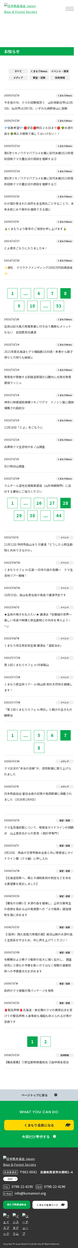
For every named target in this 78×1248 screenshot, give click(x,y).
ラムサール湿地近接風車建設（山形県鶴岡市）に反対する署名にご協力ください (37, 488)
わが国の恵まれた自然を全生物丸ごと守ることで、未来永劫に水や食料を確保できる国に (39, 206)
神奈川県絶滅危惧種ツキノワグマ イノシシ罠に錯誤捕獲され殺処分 (39, 405)
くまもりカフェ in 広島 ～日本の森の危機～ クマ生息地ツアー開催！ (38, 573)
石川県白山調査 (14, 466)
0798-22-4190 (22, 1186)
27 (52, 503)
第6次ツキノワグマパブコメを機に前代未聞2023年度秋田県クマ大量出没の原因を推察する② (38, 156)
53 (59, 306)
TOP (10, 22)
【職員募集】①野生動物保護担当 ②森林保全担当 (36, 1062)
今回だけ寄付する (36, 1136)
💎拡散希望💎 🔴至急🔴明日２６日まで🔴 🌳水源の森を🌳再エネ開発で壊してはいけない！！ (38, 131)
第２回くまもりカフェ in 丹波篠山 (26, 665)
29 (19, 515)
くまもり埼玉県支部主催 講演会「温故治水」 (33, 645)
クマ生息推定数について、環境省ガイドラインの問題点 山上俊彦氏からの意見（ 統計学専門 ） (39, 830)
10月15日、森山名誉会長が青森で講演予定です (35, 595)
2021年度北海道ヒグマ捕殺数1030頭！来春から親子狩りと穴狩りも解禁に (38, 355)
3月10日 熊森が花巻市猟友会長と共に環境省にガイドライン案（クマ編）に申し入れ (38, 856)
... (26, 293)
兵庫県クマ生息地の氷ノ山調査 (24, 447)
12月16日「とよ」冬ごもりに (23, 427)
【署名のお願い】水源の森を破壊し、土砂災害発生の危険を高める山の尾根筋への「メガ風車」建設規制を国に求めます (37, 909)
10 (32, 306)
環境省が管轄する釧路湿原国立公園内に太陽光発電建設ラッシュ (37, 380)
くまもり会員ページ (47, 1204)
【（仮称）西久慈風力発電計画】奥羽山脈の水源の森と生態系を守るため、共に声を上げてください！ (38, 937)
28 (65, 503)
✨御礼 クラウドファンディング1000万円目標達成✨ (38, 270)
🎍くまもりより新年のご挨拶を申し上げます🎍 (35, 229)
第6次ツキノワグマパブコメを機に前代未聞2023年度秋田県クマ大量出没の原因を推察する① (38, 181)
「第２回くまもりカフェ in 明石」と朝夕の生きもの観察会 (38, 712)
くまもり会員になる (39, 1125)
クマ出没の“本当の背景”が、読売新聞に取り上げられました (37, 771)
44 (59, 515)
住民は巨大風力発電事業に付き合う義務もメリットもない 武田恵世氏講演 (37, 329)
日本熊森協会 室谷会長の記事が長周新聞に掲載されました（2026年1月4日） (38, 796)
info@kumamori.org (30, 1193)
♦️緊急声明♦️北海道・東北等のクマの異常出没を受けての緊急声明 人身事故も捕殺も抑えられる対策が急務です (38, 1016)
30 (32, 515)
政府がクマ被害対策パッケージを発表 (29, 990)
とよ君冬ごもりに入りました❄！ (25, 248)
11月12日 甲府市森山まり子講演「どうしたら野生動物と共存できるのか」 (38, 547)
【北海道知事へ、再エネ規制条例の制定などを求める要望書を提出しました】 (37, 881)
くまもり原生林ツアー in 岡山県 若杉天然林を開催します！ (38, 687)
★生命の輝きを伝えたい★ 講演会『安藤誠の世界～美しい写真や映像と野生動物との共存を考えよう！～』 (38, 620)
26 (39, 503)
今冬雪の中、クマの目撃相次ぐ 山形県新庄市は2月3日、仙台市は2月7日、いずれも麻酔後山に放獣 (38, 105)
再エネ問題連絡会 (16, 1204)
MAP (10, 1179)
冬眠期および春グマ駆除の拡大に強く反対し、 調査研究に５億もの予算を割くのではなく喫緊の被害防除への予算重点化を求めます (38, 965)
